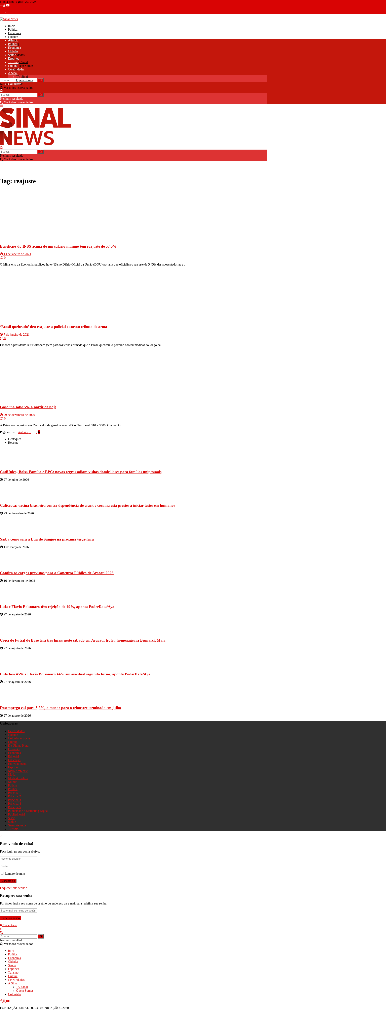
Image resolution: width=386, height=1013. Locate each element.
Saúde (12, 55)
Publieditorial (16, 814)
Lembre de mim (15, 873)
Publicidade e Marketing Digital (28, 810)
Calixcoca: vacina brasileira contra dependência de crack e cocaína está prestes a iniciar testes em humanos (87, 505)
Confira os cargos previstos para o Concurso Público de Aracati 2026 (57, 573)
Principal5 (14, 807)
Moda (11, 774)
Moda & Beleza (18, 778)
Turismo (13, 62)
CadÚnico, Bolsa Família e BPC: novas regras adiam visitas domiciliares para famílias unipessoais (80, 472)
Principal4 (14, 803)
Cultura (12, 65)
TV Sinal (22, 62)
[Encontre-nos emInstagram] (4, 5)
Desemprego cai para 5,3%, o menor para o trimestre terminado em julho (60, 708)
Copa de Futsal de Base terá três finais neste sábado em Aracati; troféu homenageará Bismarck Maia (82, 640)
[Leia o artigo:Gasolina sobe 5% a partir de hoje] (133, 375)
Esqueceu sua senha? (13, 888)
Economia (14, 33)
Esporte (13, 767)
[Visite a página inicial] (9, 19)
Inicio (11, 26)
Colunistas (14, 84)
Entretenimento (17, 763)
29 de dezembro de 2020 (19, 415)
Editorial (13, 756)
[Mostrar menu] (1, 106)
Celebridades (16, 55)
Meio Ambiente (18, 771)
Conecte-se (17, 12)
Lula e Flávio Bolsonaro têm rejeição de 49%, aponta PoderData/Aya (57, 607)
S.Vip (11, 818)
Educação (14, 760)
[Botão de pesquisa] (1, 76)
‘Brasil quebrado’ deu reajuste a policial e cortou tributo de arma (53, 327)
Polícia (12, 785)
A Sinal (12, 73)
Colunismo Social (19, 738)
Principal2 (14, 796)
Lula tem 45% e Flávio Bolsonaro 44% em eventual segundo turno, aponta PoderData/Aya (75, 674)
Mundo (12, 782)
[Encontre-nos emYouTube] (7, 5)
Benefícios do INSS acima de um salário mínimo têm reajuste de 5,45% (58, 246)
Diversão (14, 749)
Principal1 (14, 792)
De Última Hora (18, 745)
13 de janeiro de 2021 (17, 254)
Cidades (13, 36)
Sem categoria (17, 825)
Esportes (13, 58)
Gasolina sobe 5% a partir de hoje (28, 407)
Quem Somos (24, 65)
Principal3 (14, 800)
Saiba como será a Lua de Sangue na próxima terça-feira (47, 539)
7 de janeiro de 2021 (16, 334)
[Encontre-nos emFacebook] (1, 5)
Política (12, 29)
